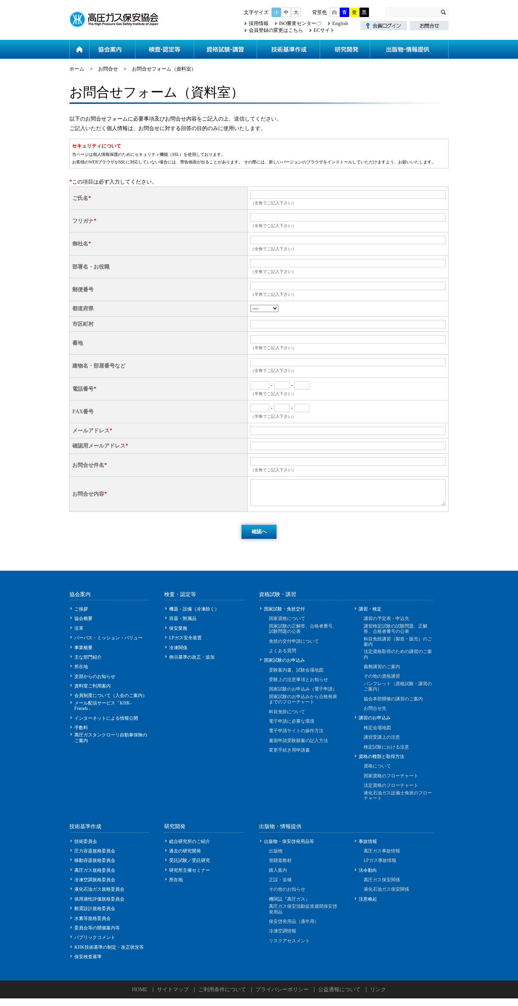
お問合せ (108, 69)
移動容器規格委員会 (94, 860)
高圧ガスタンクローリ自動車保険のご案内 (110, 737)
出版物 (276, 851)
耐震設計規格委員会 (94, 908)
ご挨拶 (81, 609)
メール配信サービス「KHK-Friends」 (103, 705)
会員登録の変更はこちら (276, 30)
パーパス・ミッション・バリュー (108, 637)
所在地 (81, 666)
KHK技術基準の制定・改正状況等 (109, 947)
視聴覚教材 (280, 860)
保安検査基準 (88, 956)
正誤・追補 (280, 879)
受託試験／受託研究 (189, 860)
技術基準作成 (288, 49)
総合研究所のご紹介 (189, 841)
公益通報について (339, 989)
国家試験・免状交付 (284, 609)
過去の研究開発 (185, 851)
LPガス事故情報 (380, 860)
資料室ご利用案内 (92, 686)
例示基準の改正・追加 (192, 657)
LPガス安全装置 (185, 637)
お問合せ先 (375, 708)
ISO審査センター (297, 23)
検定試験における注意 (386, 747)
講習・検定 (370, 609)
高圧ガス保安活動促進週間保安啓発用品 (303, 909)
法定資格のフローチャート (391, 785)
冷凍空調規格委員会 (94, 879)
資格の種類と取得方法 (381, 756)
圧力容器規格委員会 (94, 851)
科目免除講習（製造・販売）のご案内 (398, 641)
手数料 (81, 727)
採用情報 (258, 23)
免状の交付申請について (294, 641)
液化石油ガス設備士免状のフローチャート (398, 795)
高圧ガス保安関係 (382, 879)
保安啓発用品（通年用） (294, 921)
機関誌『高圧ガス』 (289, 899)
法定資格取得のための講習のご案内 (398, 654)
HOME (140, 989)
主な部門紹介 (88, 657)
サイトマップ (173, 989)
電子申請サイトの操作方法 (296, 730)
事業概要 (83, 647)
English (340, 23)
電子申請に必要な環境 (291, 721)
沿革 (78, 628)
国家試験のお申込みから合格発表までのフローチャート (303, 699)
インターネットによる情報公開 (106, 718)
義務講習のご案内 (382, 666)
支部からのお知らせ (94, 676)
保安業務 (178, 628)
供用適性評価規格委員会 (99, 899)
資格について (377, 766)
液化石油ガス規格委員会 (99, 889)
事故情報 (368, 841)
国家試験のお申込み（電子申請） (303, 689)
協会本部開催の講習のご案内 (393, 699)
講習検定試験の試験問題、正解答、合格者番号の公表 (395, 628)
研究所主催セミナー (189, 870)
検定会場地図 (377, 727)
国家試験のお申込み (284, 660)
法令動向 (368, 870)
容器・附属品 (182, 618)
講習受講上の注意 (382, 737)
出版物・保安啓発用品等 (289, 841)
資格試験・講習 (225, 49)
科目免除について (287, 711)
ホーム (79, 49)
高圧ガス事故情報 (382, 851)
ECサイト (324, 30)
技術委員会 (85, 841)
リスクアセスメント (289, 940)
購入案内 (278, 870)
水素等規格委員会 (92, 918)
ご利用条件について (222, 989)
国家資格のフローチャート (391, 775)
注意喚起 (368, 899)
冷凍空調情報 (282, 931)
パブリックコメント (94, 937)
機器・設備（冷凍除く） (194, 609)
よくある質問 (282, 650)
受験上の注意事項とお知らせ (298, 679)
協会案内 (112, 49)
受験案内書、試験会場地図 (296, 670)
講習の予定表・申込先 (386, 618)
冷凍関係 (178, 647)
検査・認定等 (164, 49)
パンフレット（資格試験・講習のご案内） (398, 686)
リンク (378, 989)
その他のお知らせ (287, 889)
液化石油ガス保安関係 (386, 889)
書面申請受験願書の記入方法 (298, 740)
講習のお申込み (375, 717)
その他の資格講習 (382, 676)
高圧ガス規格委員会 (94, 870)
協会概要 (83, 618)
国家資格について (287, 618)
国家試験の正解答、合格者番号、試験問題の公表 (303, 628)
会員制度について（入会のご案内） (110, 695)
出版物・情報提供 (409, 49)
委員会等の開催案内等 (97, 928)
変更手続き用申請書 (289, 750)
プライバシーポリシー (282, 989)
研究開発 (345, 49)
